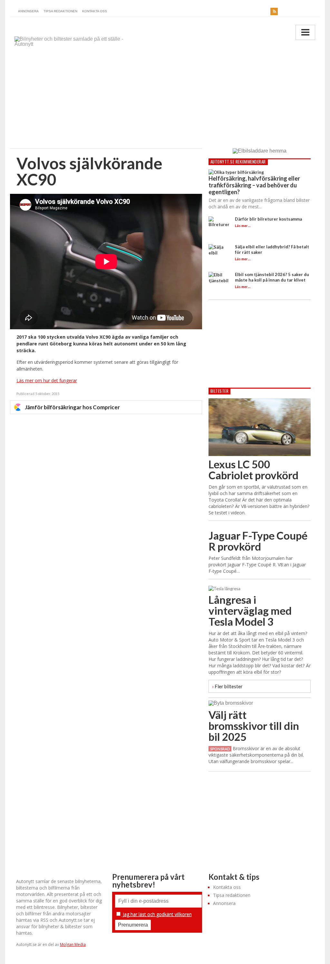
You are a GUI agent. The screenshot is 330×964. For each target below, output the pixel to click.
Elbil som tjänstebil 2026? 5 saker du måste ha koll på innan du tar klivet (272, 277)
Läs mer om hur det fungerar (46, 380)
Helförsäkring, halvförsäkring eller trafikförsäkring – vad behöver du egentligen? (254, 185)
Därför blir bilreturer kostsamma (268, 219)
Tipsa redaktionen (60, 11)
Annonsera (28, 11)
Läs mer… (242, 226)
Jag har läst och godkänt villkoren (156, 914)
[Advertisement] (165, 100)
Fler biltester (227, 686)
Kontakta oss (94, 11)
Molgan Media (73, 944)
